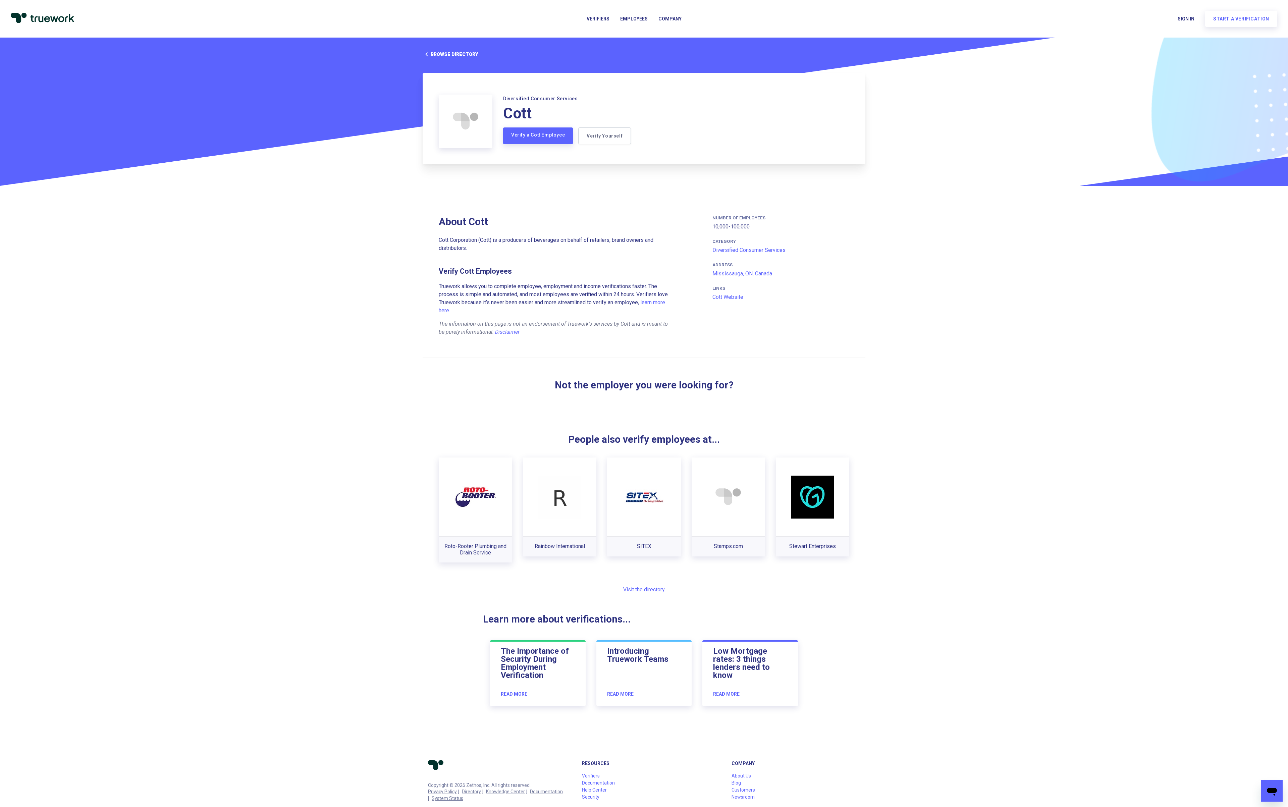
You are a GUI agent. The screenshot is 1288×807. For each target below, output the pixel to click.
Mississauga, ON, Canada (742, 273)
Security (590, 797)
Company (670, 18)
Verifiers (598, 18)
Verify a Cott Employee (538, 135)
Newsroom (743, 797)
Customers (743, 790)
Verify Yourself (605, 136)
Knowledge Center (505, 791)
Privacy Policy (442, 791)
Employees (634, 18)
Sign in (1186, 18)
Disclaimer (507, 332)
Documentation (546, 791)
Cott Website (727, 297)
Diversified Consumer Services (749, 250)
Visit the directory (644, 589)
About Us (741, 775)
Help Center (594, 790)
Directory (471, 791)
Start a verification (1241, 18)
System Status (447, 798)
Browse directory (454, 54)
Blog (736, 783)
